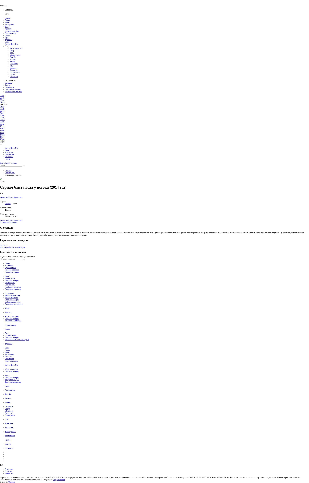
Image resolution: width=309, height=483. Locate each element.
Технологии (15, 72)
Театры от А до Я (12, 380)
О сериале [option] (4, 222)
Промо (12, 74)
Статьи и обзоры (12, 280)
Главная (8, 171)
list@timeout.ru (59, 480)
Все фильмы (10, 283)
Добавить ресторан (13, 302)
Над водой (4, 247)
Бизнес (12, 61)
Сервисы (8, 413)
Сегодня (8, 83)
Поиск (7, 18)
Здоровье (8, 40)
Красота (8, 29)
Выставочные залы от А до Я (17, 340)
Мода (7, 27)
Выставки (9, 157)
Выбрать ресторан (12, 295)
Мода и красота (16, 48)
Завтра (7, 85)
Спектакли (9, 154)
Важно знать (10, 415)
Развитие (8, 356)
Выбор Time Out (11, 44)
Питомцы (14, 64)
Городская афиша (12, 272)
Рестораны (9, 24)
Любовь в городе (12, 270)
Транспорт (14, 68)
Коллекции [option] (13, 222)
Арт (6, 37)
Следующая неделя (13, 89)
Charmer (11, 482)
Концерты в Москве (13, 321)
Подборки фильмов (13, 287)
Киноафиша (10, 278)
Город (7, 20)
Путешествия (10, 33)
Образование (15, 55)
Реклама (8, 471)
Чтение (13, 59)
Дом (11, 66)
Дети (7, 42)
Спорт (7, 35)
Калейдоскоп (10, 432)
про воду (3, 245)
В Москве (9, 265)
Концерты (9, 152)
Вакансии (9, 473)
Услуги (8, 444)
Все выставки (10, 335)
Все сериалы (10, 173)
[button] (1, 144)
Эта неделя (9, 87)
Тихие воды (20, 247)
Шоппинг (9, 411)
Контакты (14, 77)
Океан (11, 247)
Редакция (9, 469)
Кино (7, 22)
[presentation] (1, 141)
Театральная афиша (13, 382)
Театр (12, 51)
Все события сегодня (8, 163)
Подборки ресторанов (14, 304)
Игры (12, 53)
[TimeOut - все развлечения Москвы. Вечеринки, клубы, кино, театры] (5, 3)
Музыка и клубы (12, 31)
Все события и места (13, 92)
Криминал (18, 220)
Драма (10, 220)
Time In (13, 57)
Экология (14, 70)
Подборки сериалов (13, 289)
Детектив (4, 220)
